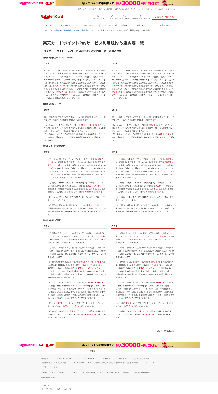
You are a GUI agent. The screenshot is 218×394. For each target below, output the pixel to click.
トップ (46, 30)
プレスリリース (73, 373)
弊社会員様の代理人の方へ (143, 373)
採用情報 (126, 373)
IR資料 (61, 373)
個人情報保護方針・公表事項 (93, 373)
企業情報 (45, 373)
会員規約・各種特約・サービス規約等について (75, 30)
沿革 (53, 373)
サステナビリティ (113, 373)
